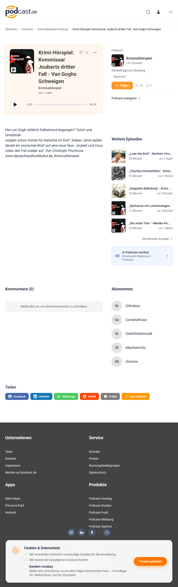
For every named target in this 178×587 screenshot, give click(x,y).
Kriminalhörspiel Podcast (53, 29)
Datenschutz (97, 472)
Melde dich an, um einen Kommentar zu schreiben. (54, 306)
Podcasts (27, 29)
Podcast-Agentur (100, 526)
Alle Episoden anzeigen (155, 238)
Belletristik (119, 76)
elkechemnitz (135, 348)
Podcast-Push (98, 512)
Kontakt (94, 451)
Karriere (10, 458)
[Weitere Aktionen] (94, 52)
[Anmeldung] (158, 12)
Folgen (124, 85)
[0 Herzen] (81, 52)
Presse (93, 458)
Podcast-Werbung (101, 519)
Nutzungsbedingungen (104, 465)
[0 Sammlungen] (87, 52)
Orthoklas (132, 306)
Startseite (11, 29)
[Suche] (148, 12)
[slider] (61, 104)
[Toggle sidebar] (170, 12)
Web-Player (12, 498)
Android (10, 512)
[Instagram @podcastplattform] (71, 532)
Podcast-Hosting (100, 498)
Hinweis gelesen (150, 561)
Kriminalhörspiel (49, 88)
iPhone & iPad (14, 505)
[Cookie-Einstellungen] (107, 532)
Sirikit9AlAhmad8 (138, 334)
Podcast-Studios (100, 505)
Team (9, 451)
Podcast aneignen (124, 98)
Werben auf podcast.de (20, 472)
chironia (131, 361)
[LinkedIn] (81, 532)
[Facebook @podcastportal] (92, 532)
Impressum (12, 465)
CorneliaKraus (136, 320)
